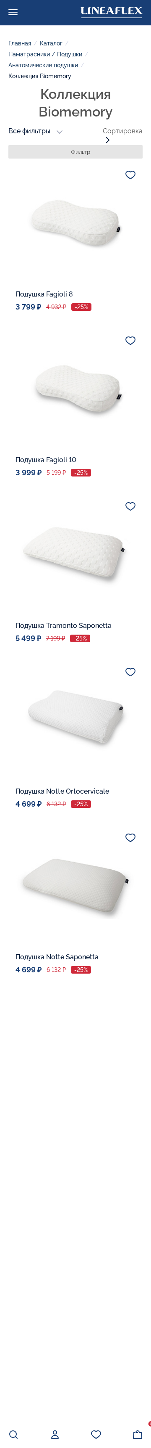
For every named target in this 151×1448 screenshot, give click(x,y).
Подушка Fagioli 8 (44, 294)
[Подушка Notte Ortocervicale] (75, 719)
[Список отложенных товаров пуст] (96, 1434)
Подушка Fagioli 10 (46, 460)
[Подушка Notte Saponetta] (75, 885)
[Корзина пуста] (138, 1434)
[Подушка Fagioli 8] (75, 222)
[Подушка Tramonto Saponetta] (75, 554)
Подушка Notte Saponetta (57, 957)
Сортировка (123, 131)
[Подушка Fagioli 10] (75, 388)
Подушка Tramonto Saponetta (64, 626)
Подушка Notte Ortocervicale (62, 791)
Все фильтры (29, 131)
